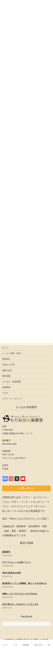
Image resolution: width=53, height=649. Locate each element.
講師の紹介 (7, 370)
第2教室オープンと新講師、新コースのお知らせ (24, 583)
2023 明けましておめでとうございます (20, 604)
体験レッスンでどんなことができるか (19, 593)
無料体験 (6, 376)
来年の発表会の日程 (11, 573)
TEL (49, 645)
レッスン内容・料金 (11, 353)
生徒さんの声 (8, 364)
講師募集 (6, 387)
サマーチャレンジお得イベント (16, 562)
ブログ (5, 393)
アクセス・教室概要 (11, 381)
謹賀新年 (6, 552)
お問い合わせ (38, 645)
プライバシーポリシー (12, 398)
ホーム (5, 347)
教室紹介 (6, 359)
